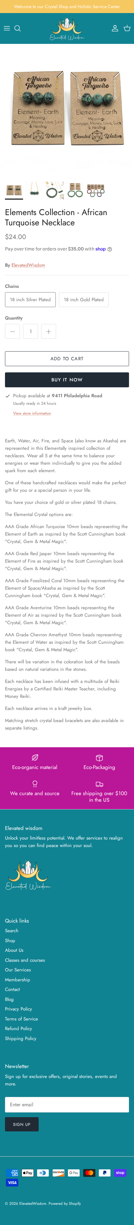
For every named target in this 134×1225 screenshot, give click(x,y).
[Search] (20, 28)
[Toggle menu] (7, 28)
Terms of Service (21, 1018)
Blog (9, 999)
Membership (17, 979)
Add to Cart (67, 358)
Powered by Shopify (65, 1203)
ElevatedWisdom (28, 265)
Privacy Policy (18, 1009)
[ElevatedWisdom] (67, 28)
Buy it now (67, 379)
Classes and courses (25, 960)
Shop (10, 940)
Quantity (13, 318)
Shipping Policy (20, 1038)
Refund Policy (18, 1028)
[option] (67, 111)
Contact (12, 989)
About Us (14, 950)
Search (11, 930)
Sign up (22, 1124)
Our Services (18, 969)
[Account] (113, 28)
